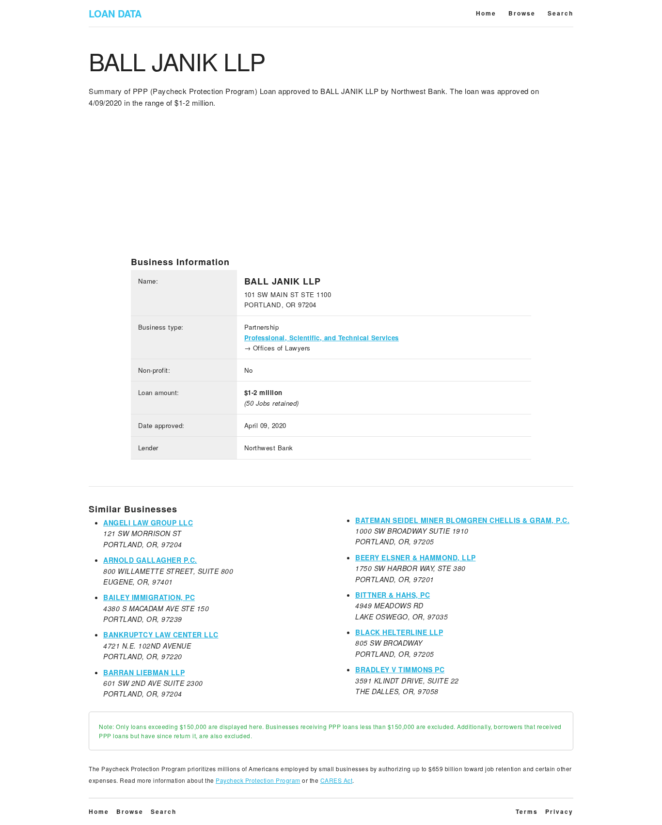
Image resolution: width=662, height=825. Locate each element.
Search (560, 13)
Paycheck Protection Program (258, 780)
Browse (522, 13)
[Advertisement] (331, 188)
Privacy (559, 811)
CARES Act (336, 780)
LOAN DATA (115, 13)
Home (486, 13)
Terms (527, 811)
